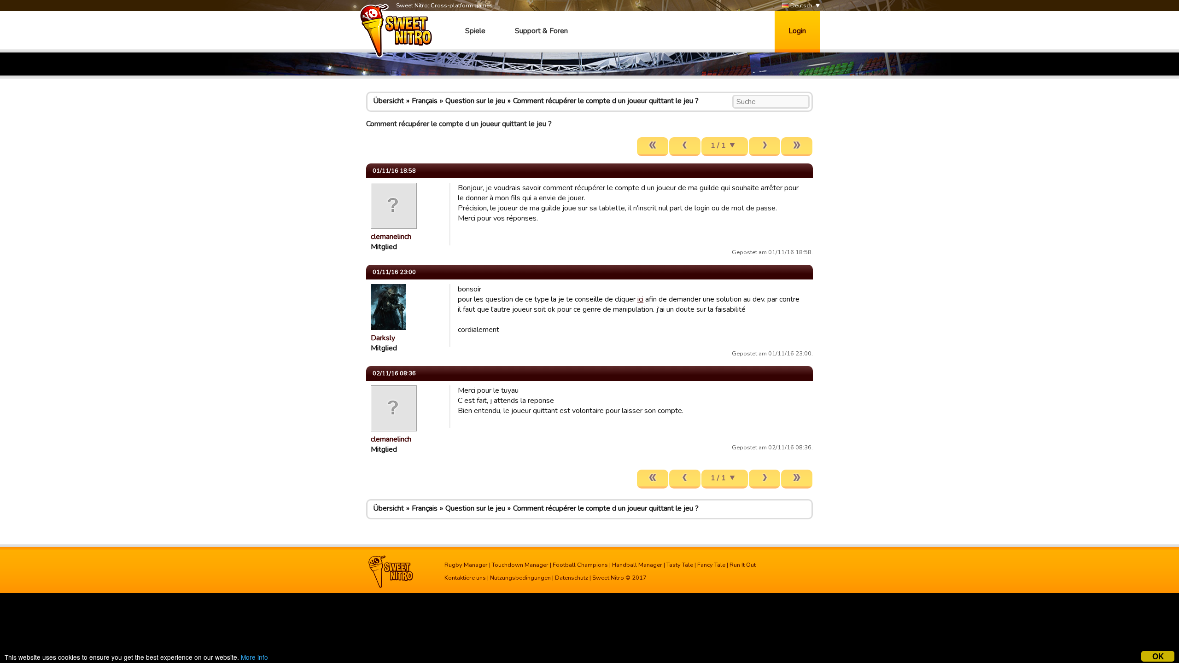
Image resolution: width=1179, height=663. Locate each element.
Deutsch (800, 5)
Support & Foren (541, 31)
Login (797, 31)
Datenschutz (571, 578)
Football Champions (580, 565)
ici (640, 299)
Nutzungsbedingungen (520, 578)
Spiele (475, 31)
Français (425, 101)
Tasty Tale (679, 565)
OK (1158, 656)
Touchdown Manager (520, 565)
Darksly (383, 338)
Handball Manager (637, 565)
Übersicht (388, 101)
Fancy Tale (711, 565)
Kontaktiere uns (465, 578)
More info (254, 657)
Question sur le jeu (475, 101)
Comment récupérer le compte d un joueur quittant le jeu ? (606, 101)
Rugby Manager (466, 565)
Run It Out (743, 565)
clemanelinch (391, 237)
